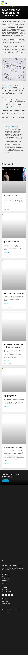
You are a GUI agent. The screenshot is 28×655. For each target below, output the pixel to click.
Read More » (7, 206)
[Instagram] (6, 595)
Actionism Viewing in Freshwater (11, 395)
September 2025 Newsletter (13, 447)
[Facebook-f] (3, 595)
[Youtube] (12, 595)
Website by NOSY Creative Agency (9, 611)
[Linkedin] (9, 595)
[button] (26, 2)
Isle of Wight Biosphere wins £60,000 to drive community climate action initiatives (13, 346)
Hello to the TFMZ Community (14, 293)
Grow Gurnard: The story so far (13, 241)
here (7, 87)
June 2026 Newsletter (11, 196)
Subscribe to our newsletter (10, 475)
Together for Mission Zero (11, 126)
